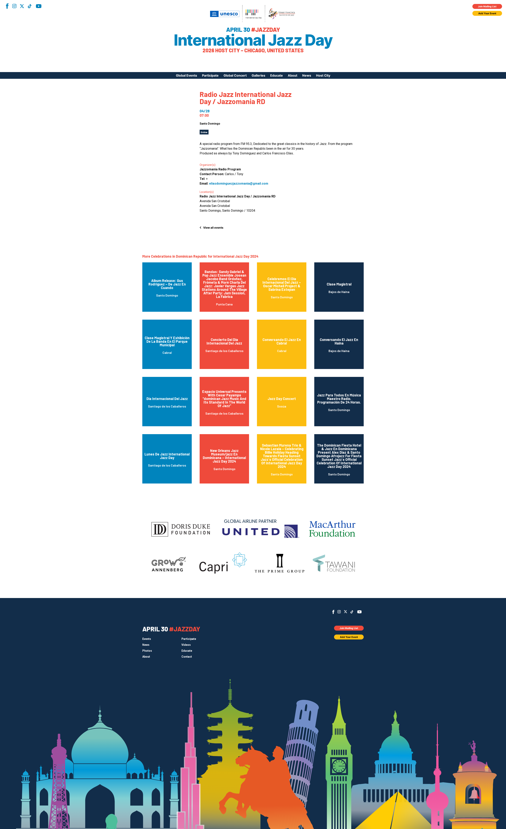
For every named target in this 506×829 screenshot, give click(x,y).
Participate (210, 75)
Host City (323, 75)
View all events (213, 227)
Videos (186, 644)
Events (146, 638)
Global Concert (235, 75)
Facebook (7, 6)
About (292, 75)
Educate (276, 75)
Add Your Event (487, 13)
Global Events (186, 75)
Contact (186, 656)
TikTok (30, 6)
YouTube (38, 6)
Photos (147, 650)
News (306, 75)
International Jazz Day (253, 40)
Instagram (14, 6)
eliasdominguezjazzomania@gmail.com (238, 183)
